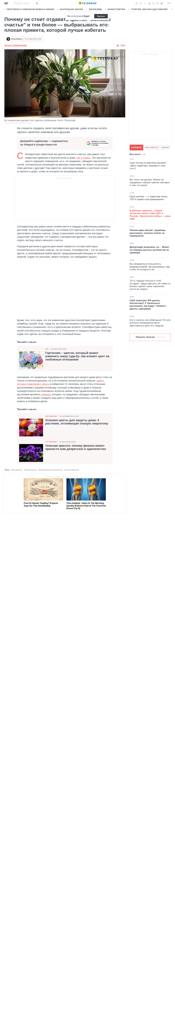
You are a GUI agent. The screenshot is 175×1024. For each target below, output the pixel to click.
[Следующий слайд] (172, 9)
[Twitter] (153, 3)
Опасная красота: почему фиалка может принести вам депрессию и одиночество (75, 447)
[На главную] (87, 3)
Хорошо (101, 16)
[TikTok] (161, 3)
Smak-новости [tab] (151, 147)
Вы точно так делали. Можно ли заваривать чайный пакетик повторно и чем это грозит (150, 182)
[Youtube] (149, 3)
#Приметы (16, 470)
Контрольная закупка (71, 9)
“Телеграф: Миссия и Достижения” (149, 9)
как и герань (84, 157)
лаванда (46, 394)
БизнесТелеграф (116, 9)
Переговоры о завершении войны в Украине (30, 9)
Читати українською (15, 45)
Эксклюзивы (95, 9)
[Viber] (140, 3)
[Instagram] (157, 3)
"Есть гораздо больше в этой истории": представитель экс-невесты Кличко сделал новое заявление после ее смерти (150, 284)
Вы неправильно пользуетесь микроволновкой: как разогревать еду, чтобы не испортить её (150, 267)
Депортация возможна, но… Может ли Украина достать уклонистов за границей (149, 250)
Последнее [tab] (136, 147)
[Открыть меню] (6, 3)
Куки (86, 16)
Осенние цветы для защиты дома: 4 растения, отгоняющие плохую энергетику (76, 422)
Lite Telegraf (51, 416)
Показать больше (145, 337)
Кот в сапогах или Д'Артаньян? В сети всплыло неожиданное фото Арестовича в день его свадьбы (150, 323)
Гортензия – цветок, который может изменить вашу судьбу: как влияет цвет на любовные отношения (77, 356)
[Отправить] (37, 3)
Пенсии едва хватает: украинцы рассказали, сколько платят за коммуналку (148, 233)
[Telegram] (145, 3)
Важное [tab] (165, 147)
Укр (169, 3)
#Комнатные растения (50, 470)
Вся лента (135, 154)
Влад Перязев (16, 39)
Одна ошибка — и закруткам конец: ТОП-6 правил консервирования (149, 198)
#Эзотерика (30, 470)
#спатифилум (71, 470)
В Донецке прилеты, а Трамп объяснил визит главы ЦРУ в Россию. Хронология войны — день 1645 (150, 214)
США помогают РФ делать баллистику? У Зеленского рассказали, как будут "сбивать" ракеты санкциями (148, 304)
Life (47, 349)
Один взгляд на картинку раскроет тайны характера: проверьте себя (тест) (148, 165)
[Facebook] (136, 3)
